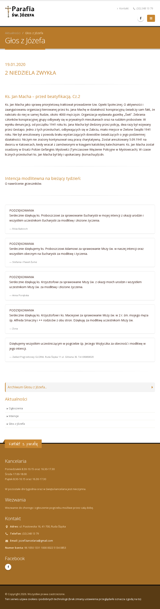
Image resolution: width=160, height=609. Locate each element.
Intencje (14, 416)
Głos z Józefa (17, 424)
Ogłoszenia (16, 408)
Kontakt (124, 8)
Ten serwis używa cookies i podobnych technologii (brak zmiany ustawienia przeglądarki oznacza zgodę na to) (73, 599)
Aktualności (12, 33)
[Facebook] (141, 18)
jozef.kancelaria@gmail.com (36, 540)
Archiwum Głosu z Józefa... (27, 387)
